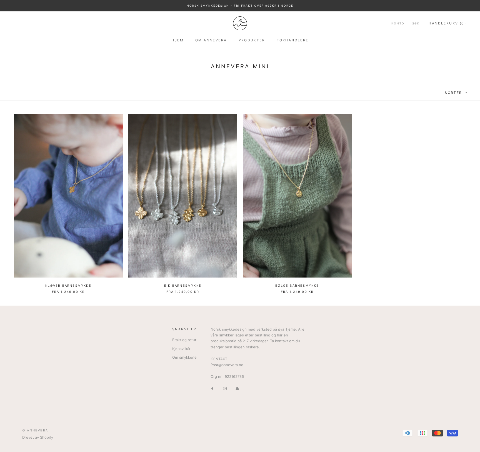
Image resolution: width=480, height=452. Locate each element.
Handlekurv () (447, 23)
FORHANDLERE (292, 40)
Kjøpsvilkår (181, 348)
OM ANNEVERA (211, 40)
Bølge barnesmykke (297, 286)
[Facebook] (212, 388)
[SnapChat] (237, 388)
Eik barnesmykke (182, 286)
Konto (397, 23)
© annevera (35, 430)
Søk (416, 23)
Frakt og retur (184, 340)
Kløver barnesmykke (68, 286)
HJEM (177, 40)
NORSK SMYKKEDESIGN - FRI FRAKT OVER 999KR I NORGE (240, 5)
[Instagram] (225, 388)
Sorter (454, 93)
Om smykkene (184, 357)
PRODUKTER (252, 40)
